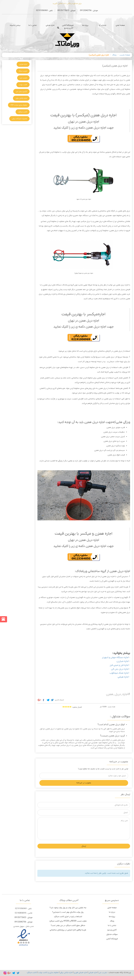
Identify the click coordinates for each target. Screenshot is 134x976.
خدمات (103, 25)
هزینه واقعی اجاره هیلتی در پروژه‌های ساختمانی (68, 930)
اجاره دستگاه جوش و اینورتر (115, 657)
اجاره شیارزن (123, 661)
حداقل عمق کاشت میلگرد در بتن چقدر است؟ (68, 925)
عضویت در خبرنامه (83, 783)
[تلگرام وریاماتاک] (14, 973)
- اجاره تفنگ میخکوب (120, 673)
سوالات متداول (112, 934)
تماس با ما (32, 25)
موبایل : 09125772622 (66, 10)
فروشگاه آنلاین (67, 25)
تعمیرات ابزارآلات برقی (19, 119)
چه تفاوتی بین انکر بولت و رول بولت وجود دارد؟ (68, 907)
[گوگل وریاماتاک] (9, 973)
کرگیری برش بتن (21, 91)
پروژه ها (85, 25)
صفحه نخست (125, 55)
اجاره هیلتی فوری (80, 972)
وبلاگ (114, 55)
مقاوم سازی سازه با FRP (19, 105)
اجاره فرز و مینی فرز (119, 665)
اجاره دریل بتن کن (120, 669)
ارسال (84, 846)
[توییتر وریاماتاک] (18, 973)
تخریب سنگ (23, 71)
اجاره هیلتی (50, 25)
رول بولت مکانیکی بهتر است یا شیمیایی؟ (68, 912)
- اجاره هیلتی (124, 676)
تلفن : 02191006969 (44, 10)
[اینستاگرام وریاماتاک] (5, 973)
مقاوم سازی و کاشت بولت (48, 972)
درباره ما (112, 912)
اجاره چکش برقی (21, 98)
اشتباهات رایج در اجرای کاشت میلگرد (68, 916)
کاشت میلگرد (22, 112)
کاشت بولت (23, 85)
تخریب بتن (23, 78)
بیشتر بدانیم (15, 25)
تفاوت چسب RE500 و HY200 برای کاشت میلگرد (68, 921)
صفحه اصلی (120, 25)
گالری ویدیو (68, 28)
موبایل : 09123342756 (88, 10)
